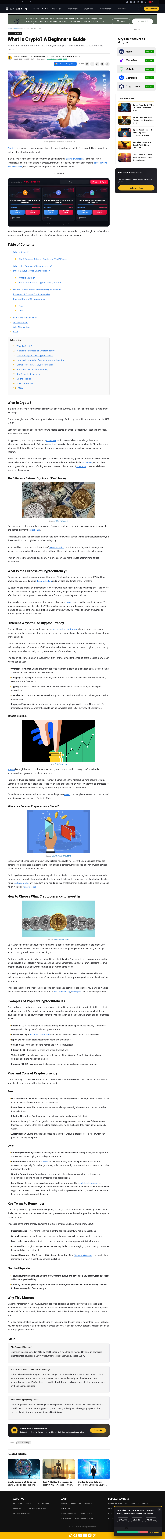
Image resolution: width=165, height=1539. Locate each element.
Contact (25, 2)
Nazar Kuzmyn (73, 56)
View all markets (32, 181)
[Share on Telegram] (102, 64)
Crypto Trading (23, 1443)
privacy (69, 602)
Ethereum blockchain (40, 1034)
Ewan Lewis (28, 56)
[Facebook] (131, 2)
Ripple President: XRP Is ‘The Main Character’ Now (143, 108)
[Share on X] (87, 64)
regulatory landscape (88, 1183)
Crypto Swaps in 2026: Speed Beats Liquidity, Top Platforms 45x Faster (22, 1485)
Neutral (151, 1520)
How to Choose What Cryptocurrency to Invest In (37, 289)
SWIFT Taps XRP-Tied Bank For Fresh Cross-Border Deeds (142, 157)
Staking (11, 769)
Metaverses (113, 1519)
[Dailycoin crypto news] (16, 8)
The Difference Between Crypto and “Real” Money (43, 259)
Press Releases (19, 1509)
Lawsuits (135, 1504)
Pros (21, 306)
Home (9, 28)
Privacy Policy (86, 1513)
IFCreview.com (61, 521)
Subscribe (153, 9)
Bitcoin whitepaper (83, 1255)
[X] (145, 2)
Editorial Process (37, 1509)
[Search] (140, 8)
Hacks (111, 1514)
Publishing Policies (22, 1514)
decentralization (56, 547)
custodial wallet (21, 883)
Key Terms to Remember (24, 317)
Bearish (137, 1520)
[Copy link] (107, 64)
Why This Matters (21, 327)
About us (9, 2)
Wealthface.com (61, 939)
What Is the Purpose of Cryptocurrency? (32, 266)
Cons (21, 310)
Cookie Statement (69, 1513)
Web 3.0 (144, 1504)
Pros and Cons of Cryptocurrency (29, 299)
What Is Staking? (27, 277)
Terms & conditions (84, 1518)
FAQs (15, 331)
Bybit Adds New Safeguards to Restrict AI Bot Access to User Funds (57, 1485)
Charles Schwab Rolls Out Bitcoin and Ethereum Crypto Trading (92, 1485)
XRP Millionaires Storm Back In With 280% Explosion (143, 145)
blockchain (51, 440)
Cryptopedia (15, 28)
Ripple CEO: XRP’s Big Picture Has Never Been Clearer (143, 120)
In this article (15, 340)
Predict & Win (99, 182)
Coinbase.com (61, 764)
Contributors (42, 1504)
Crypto (11, 148)
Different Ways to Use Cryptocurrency (31, 270)
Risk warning (66, 1518)
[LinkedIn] (138, 2)
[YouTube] (134, 2)
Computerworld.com (61, 855)
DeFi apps (76, 991)
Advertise (33, 2)
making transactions (75, 158)
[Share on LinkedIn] (97, 64)
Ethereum (81, 466)
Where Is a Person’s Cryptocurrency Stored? (40, 282)
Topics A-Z (88, 1504)
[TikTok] (127, 2)
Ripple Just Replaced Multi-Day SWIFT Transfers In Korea (142, 132)
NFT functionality (61, 991)
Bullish (123, 1520)
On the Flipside (20, 322)
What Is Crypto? (21, 252)
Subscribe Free (136, 188)
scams (46, 1161)
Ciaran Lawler (55, 56)
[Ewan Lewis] (10, 58)
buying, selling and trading (64, 629)
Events (17, 2)
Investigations (115, 1504)
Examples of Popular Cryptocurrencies (31, 294)
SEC (126, 1504)
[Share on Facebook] (92, 64)
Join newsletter (44, 2)
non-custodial (29, 887)
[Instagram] (142, 2)
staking (67, 794)
